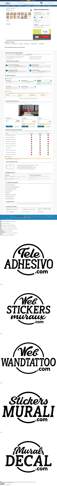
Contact (1, 234)
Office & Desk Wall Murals (34, 43)
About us (1, 230)
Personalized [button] (49, 5)
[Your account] (50, 3)
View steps (9, 126)
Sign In (49, 216)
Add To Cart (45, 36)
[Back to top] (0, 485)
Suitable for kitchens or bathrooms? (10, 194)
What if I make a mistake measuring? (10, 188)
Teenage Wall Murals (41, 43)
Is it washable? (7, 192)
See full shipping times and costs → (10, 179)
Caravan (28, 4)
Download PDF (17, 126)
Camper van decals (28, 5)
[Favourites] (48, 3)
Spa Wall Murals (21, 43)
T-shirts (44, 5)
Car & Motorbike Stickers (36, 5)
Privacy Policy (28, 217)
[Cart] (51, 3)
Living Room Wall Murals (14, 43)
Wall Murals (13, 5)
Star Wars (34, 4)
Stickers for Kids (20, 5)
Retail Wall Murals (26, 43)
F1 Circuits (31, 4)
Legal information (2, 232)
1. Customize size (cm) (37, 12)
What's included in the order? (9, 196)
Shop (1, 228)
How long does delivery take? (9, 198)
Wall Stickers (7, 5)
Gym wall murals (7, 43)
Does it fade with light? (8, 190)
